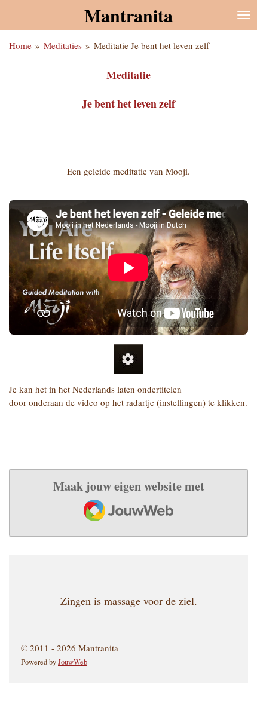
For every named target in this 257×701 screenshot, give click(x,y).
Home (20, 45)
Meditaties (63, 45)
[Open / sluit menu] (244, 15)
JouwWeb (72, 662)
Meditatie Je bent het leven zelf (151, 45)
